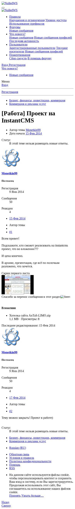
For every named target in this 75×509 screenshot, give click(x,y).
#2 (10, 411)
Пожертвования (19, 55)
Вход (5, 85)
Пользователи (18, 44)
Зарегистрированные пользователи (32, 48)
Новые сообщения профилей (53, 37)
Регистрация (10, 92)
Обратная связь (19, 454)
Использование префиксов (26, 23)
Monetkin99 (33, 130)
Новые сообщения (21, 30)
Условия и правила (21, 457)
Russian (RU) (17, 447)
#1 (10, 232)
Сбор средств (18, 58)
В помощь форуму (40, 58)
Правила (15, 16)
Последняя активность (24, 41)
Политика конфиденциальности (30, 461)
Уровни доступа (56, 20)
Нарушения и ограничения (27, 20)
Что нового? (17, 34)
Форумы (14, 27)
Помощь (14, 464)
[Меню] (3, 7)
